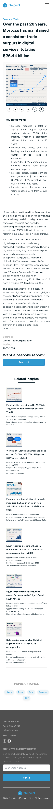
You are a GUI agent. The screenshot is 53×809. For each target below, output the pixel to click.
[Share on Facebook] (9, 109)
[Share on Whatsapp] (28, 109)
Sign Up (26, 777)
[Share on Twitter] (15, 109)
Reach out (24, 362)
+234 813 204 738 (11, 725)
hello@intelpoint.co (12, 730)
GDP (26, 698)
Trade (16, 19)
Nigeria (9, 692)
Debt (31, 692)
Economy (7, 19)
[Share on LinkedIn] (21, 109)
